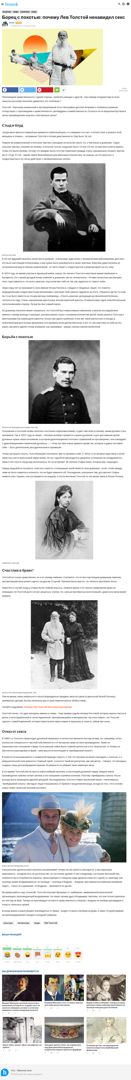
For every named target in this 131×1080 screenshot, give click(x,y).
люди (37, 923)
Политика (25, 12)
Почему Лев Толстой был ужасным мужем (48, 707)
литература (23, 923)
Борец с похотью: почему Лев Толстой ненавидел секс (63, 17)
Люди (15, 12)
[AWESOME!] (17, 955)
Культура (7, 12)
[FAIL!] (37, 955)
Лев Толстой (50, 923)
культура (8, 923)
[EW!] (57, 955)
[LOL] (27, 955)
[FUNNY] (7, 955)
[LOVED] (78, 955)
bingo (11, 22)
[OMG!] (47, 955)
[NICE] (68, 955)
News (34, 12)
